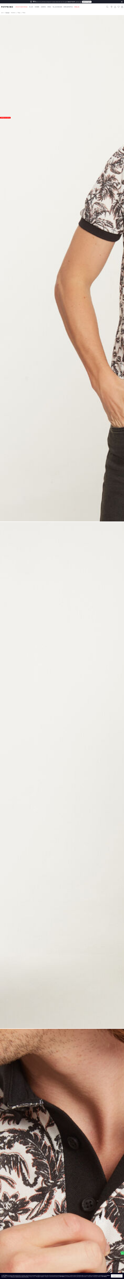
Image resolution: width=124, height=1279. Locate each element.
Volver (7, 13)
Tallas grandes (57, 7)
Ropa (19, 13)
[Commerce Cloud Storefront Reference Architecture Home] (7, 7)
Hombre (37, 7)
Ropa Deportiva (68, 7)
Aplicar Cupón (87, 2)
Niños (49, 7)
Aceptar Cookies (117, 1276)
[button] (112, 7)
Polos (23, 13)
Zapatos (43, 7)
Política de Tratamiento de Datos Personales (19, 1276)
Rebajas (76, 7)
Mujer (31, 7)
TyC (81, 2)
